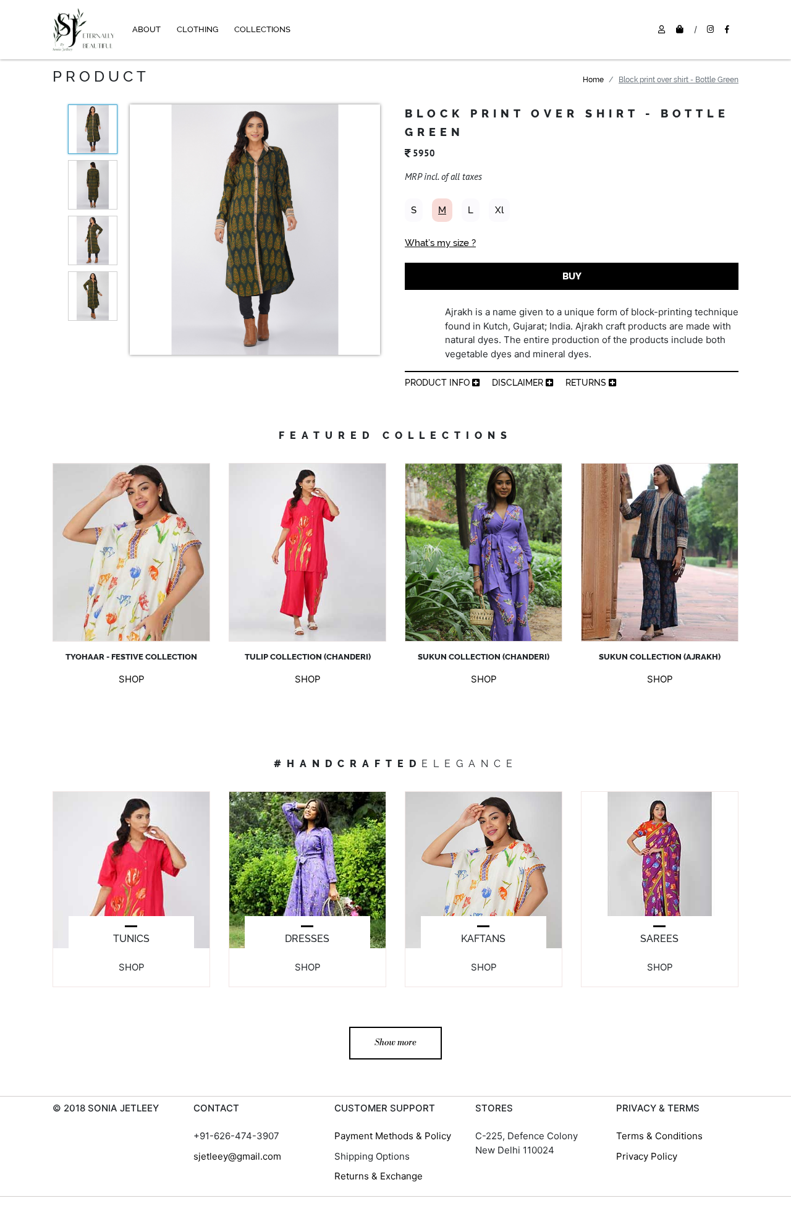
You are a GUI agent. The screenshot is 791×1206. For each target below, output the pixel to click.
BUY (572, 276)
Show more (395, 1042)
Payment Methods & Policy (392, 1136)
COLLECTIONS (262, 29)
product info (438, 383)
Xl (499, 210)
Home (593, 79)
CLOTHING (197, 29)
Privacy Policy (646, 1156)
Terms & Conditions (659, 1136)
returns (587, 383)
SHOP (132, 679)
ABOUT (146, 29)
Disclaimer (519, 383)
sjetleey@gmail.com (237, 1156)
